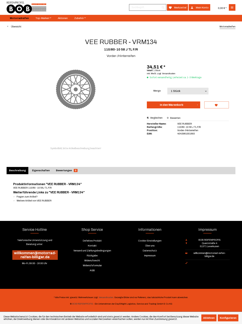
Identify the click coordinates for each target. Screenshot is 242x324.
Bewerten (175, 118)
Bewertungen (66, 170)
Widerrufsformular (92, 265)
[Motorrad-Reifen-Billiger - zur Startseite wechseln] (26, 7)
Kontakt (92, 245)
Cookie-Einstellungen (149, 241)
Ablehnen (209, 318)
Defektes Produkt (92, 241)
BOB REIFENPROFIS (82, 304)
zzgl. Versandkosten (166, 73)
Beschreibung (17, 170)
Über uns (150, 245)
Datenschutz (150, 250)
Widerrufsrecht (92, 260)
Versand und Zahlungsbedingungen (92, 250)
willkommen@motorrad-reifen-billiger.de (35, 255)
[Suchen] (163, 7)
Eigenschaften (41, 170)
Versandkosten (106, 297)
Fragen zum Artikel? (27, 196)
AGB (92, 270)
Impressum (150, 255)
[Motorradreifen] (19, 18)
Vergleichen (156, 118)
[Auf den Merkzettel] (216, 104)
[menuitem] (147, 7)
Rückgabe (92, 255)
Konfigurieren (228, 318)
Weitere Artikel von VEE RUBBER (34, 200)
